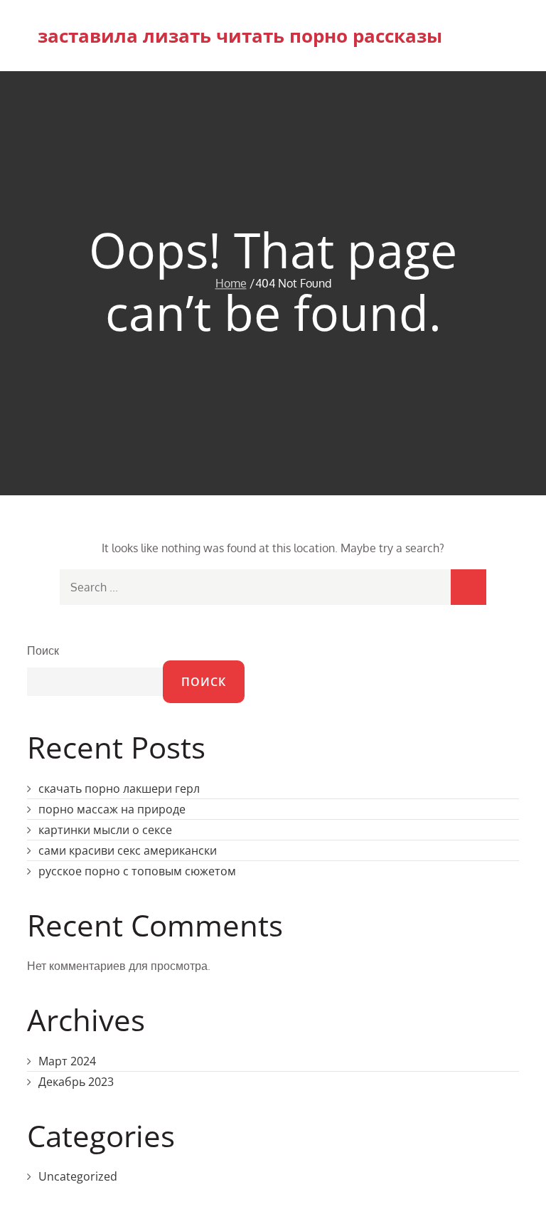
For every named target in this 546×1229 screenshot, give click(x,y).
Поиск (43, 650)
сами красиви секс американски (127, 850)
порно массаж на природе (112, 809)
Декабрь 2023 (76, 1082)
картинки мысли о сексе (105, 830)
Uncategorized (77, 1176)
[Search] (468, 587)
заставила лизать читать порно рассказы (240, 35)
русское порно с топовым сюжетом (137, 871)
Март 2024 (67, 1061)
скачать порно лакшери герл (119, 788)
